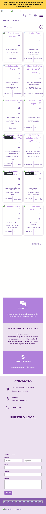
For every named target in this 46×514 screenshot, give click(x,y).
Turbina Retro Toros (12, 223)
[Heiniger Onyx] (33, 39)
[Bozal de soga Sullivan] (12, 39)
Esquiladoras (33, 87)
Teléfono (7, 471)
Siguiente (35, 244)
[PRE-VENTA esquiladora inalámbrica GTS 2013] (33, 141)
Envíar (8, 492)
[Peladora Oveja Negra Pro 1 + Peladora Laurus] (12, 141)
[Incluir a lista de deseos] (19, 35)
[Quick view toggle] (19, 46)
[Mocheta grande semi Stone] (12, 72)
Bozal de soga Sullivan (12, 49)
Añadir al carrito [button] (38, 58)
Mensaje (7, 478)
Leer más (12, 59)
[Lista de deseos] (30, 15)
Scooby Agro (37, 88)
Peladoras (31, 52)
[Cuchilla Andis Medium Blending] (33, 212)
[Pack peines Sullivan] (12, 106)
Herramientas (10, 121)
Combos (8, 156)
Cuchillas (29, 227)
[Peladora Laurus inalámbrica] (33, 177)
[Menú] (41, 15)
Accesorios (10, 52)
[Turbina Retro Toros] (12, 212)
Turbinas (14, 227)
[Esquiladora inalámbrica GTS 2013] (12, 177)
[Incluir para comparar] (19, 40)
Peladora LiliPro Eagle (33, 117)
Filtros (9, 27)
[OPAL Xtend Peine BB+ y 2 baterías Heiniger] (33, 72)
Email (6, 464)
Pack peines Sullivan (13, 117)
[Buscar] (24, 15)
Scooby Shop (35, 54)
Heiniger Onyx (33, 49)
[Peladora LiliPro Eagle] (33, 106)
